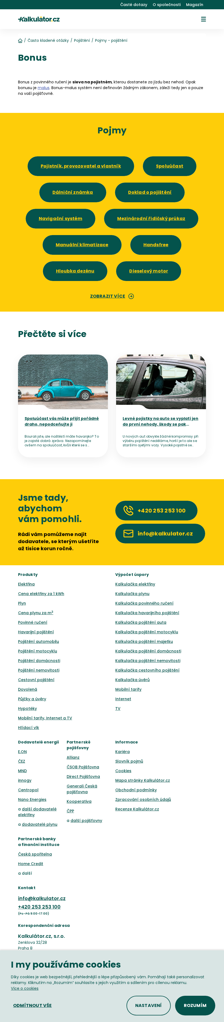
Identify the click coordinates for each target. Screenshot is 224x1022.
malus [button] (43, 87)
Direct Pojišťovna (83, 776)
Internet (123, 699)
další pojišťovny (86, 820)
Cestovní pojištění (36, 680)
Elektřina (26, 584)
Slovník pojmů (129, 761)
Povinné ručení (32, 622)
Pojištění (82, 40)
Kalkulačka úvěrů (132, 680)
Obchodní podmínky (136, 790)
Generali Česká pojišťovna (82, 789)
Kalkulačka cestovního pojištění (147, 670)
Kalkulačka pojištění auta (140, 622)
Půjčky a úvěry (32, 699)
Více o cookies (25, 988)
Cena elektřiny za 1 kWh (41, 593)
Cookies (123, 771)
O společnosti (167, 4)
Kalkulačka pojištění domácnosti (148, 651)
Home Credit (30, 863)
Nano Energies (32, 799)
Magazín (194, 4)
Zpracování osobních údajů (143, 799)
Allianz (73, 757)
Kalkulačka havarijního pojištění (147, 613)
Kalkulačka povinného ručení (144, 603)
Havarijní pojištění (36, 632)
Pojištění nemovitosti (38, 670)
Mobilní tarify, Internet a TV (45, 718)
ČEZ (21, 761)
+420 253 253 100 (39, 906)
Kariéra (122, 751)
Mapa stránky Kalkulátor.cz (142, 780)
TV (117, 708)
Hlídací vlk (28, 727)
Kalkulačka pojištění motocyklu (146, 632)
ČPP (70, 811)
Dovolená (27, 689)
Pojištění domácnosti (39, 660)
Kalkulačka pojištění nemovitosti (147, 660)
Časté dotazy (133, 4)
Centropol (28, 790)
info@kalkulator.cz (42, 898)
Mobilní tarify (128, 689)
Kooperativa (79, 801)
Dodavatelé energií (38, 742)
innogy (24, 780)
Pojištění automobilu (38, 641)
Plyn (22, 603)
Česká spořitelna (35, 854)
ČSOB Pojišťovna (83, 767)
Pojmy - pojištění (111, 40)
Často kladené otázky (48, 40)
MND (22, 771)
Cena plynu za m (35, 613)
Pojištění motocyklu (37, 651)
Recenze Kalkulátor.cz (137, 809)
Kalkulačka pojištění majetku (144, 641)
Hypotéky (27, 708)
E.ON (22, 751)
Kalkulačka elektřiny (135, 584)
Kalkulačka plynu (132, 593)
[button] (203, 19)
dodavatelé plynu (39, 824)
